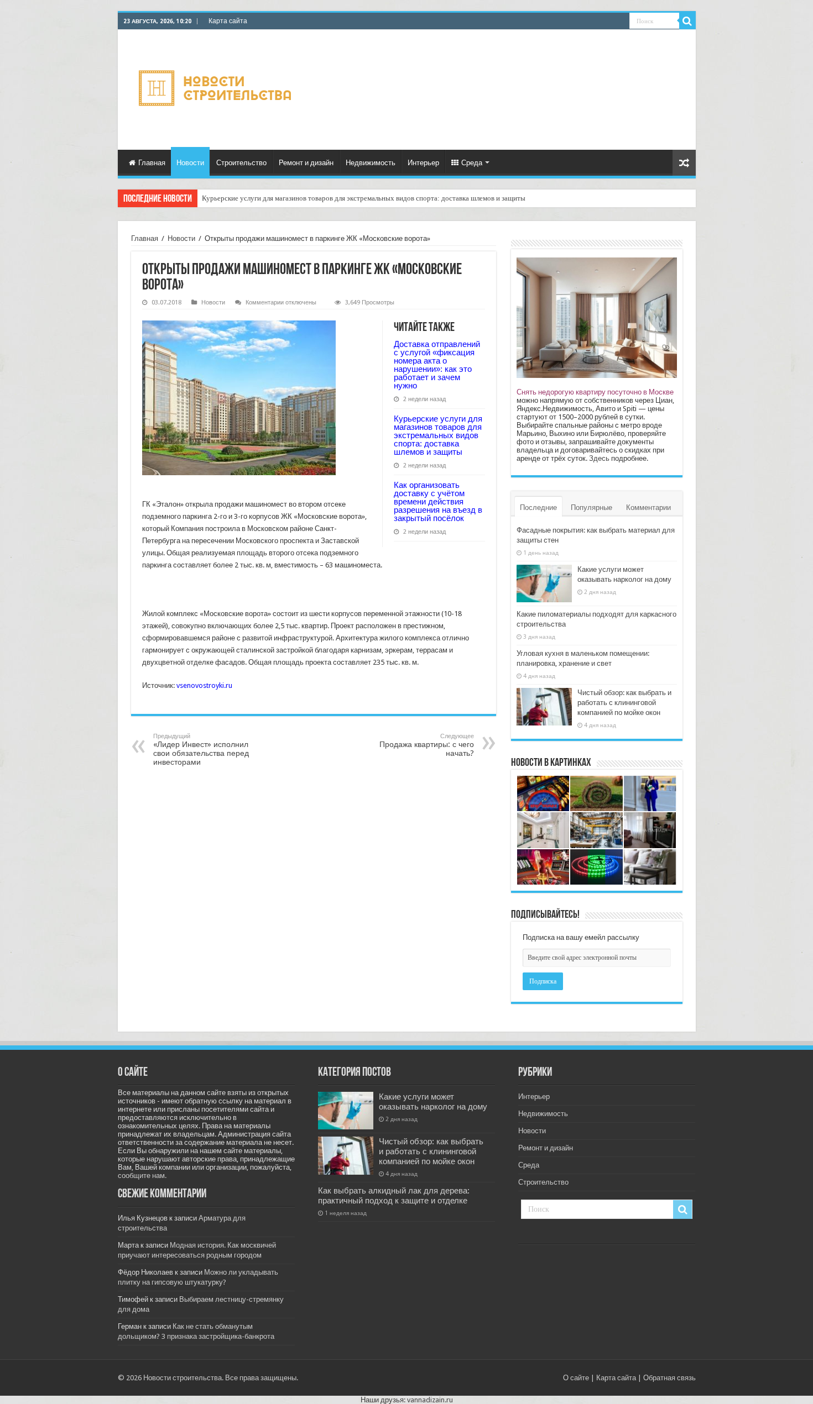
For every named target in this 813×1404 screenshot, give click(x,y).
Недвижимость (370, 163)
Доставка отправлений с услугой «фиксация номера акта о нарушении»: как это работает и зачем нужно (437, 364)
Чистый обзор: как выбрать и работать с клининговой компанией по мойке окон (624, 702)
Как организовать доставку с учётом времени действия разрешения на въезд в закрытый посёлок (352, 198)
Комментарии (648, 507)
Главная (151, 163)
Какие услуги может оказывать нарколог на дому (433, 1102)
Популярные (591, 507)
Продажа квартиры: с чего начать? (426, 745)
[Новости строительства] (216, 88)
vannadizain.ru (430, 1400)
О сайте (576, 1378)
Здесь (599, 458)
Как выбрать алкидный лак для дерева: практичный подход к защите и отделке (394, 1196)
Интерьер (423, 163)
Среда (471, 163)
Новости (190, 163)
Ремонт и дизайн (306, 163)
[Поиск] (687, 21)
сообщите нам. (142, 1175)
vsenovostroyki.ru (204, 685)
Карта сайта (228, 21)
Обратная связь (669, 1378)
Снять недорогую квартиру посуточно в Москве (595, 392)
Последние (538, 507)
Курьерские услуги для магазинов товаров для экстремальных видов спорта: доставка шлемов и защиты (438, 435)
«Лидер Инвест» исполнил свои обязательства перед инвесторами (201, 749)
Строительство (241, 163)
